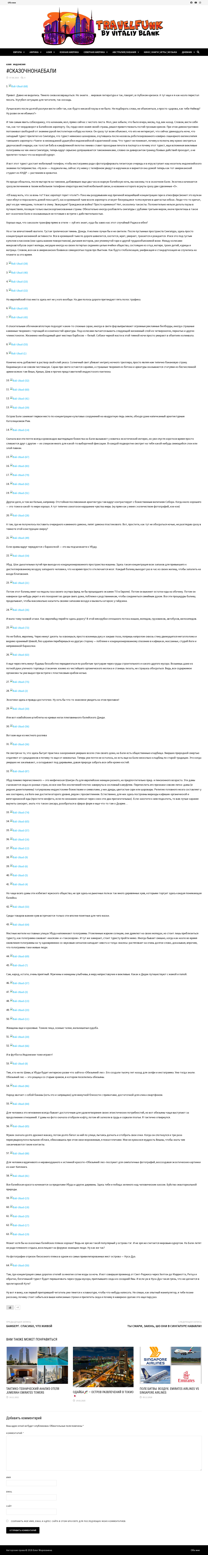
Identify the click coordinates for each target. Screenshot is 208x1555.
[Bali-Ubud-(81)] (19, 1175)
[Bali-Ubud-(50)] (19, 1265)
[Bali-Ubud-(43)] (18, 317)
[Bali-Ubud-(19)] (19, 1234)
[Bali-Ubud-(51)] (19, 493)
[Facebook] (192, 2)
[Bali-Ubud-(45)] (18, 308)
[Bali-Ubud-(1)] (17, 353)
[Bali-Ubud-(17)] (19, 1225)
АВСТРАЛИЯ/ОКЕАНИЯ (124, 52)
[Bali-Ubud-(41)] (19, 398)
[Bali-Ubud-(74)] (19, 812)
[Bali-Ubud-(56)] (19, 726)
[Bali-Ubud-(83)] (19, 466)
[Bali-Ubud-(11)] (19, 1019)
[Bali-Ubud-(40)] (18, 272)
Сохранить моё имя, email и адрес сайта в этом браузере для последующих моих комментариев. (68, 1521)
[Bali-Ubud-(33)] (18, 281)
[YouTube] (196, 2)
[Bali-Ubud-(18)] (19, 1207)
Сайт (9, 1506)
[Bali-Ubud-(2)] (19, 690)
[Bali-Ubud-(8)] (19, 1063)
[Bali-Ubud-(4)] (19, 884)
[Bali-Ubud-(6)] (19, 866)
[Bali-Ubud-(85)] (19, 1126)
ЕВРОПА (17, 52)
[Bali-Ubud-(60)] (19, 389)
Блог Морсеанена (42, 1550)
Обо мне (12, 2)
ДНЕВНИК (187, 52)
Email (9, 1491)
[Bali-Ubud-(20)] (19, 1036)
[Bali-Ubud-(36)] (19, 744)
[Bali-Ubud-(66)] (19, 1045)
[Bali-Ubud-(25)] (19, 1216)
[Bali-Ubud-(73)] (19, 627)
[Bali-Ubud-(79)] (19, 475)
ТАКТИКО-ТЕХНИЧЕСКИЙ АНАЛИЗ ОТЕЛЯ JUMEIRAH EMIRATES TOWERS (32, 1390)
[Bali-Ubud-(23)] (19, 1010)
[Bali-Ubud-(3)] (19, 992)
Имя (8, 1477)
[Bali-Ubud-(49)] (19, 537)
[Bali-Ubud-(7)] (19, 965)
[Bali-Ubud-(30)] (19, 708)
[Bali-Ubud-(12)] (19, 848)
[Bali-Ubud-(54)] (19, 555)
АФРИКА (34, 52)
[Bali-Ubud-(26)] (19, 609)
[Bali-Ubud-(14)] (19, 429)
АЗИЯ (49, 52)
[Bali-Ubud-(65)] (19, 821)
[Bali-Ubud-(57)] (19, 830)
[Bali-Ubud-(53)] (19, 906)
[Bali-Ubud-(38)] (18, 263)
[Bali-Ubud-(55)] (18, 344)
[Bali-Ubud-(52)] (19, 380)
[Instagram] (200, 2)
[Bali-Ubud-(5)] (19, 875)
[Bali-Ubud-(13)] (19, 1001)
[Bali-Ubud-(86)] (19, 1086)
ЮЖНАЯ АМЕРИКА (69, 52)
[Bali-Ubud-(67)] (19, 457)
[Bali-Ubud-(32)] (18, 290)
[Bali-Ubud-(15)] (19, 1198)
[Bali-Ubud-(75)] (19, 681)
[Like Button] (10, 1307)
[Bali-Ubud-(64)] (19, 924)
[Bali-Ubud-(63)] (19, 654)
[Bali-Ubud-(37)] (19, 983)
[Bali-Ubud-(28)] (19, 515)
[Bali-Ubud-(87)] (19, 771)
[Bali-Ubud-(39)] (19, 407)
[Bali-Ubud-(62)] (19, 484)
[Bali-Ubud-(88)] (19, 1153)
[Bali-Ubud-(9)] (19, 857)
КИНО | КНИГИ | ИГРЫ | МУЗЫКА (160, 52)
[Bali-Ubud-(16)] (19, 839)
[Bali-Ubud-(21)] (19, 582)
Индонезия (19, 64)
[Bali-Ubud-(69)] (19, 956)
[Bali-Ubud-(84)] (19, 1103)
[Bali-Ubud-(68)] (18, 86)
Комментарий (15, 1433)
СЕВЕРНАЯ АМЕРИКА (94, 52)
